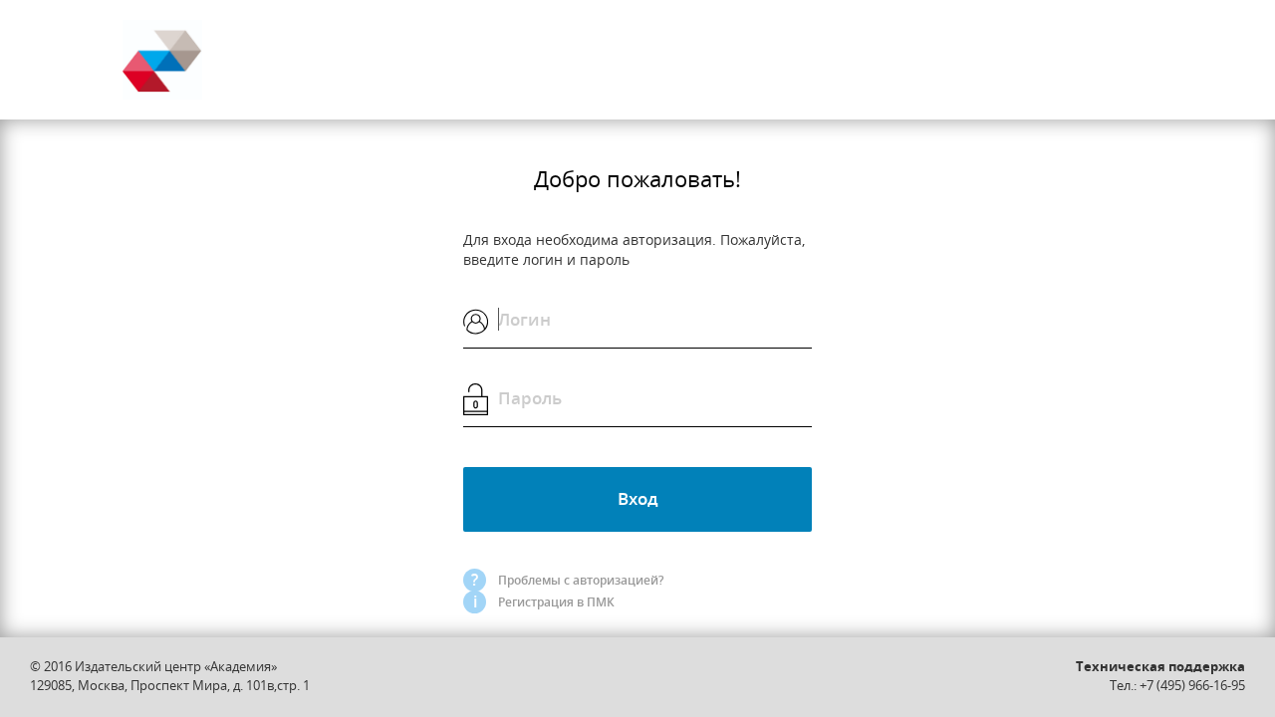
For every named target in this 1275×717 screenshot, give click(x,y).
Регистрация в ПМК (556, 602)
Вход (638, 498)
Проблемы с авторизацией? (580, 580)
